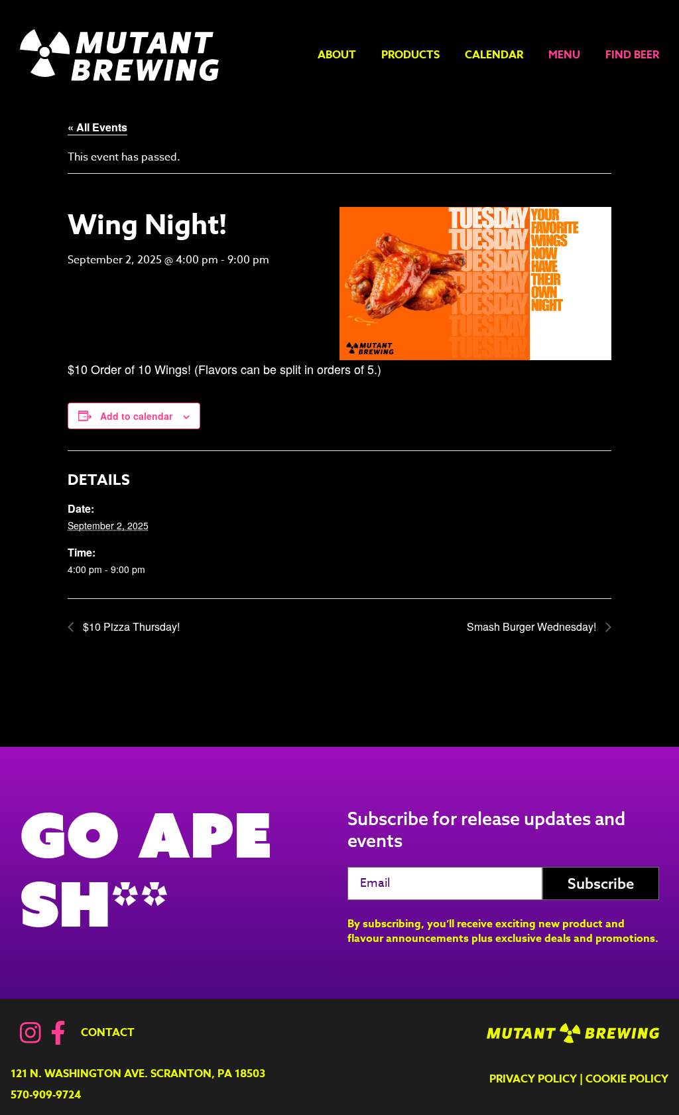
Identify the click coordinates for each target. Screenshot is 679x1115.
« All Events (97, 127)
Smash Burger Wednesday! (533, 626)
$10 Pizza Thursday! (130, 626)
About (337, 55)
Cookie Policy (627, 1079)
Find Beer (632, 55)
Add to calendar (136, 416)
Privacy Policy (533, 1079)
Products (410, 55)
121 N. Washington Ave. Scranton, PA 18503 (138, 1074)
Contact (108, 1033)
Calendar (494, 55)
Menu (564, 55)
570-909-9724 (46, 1095)
